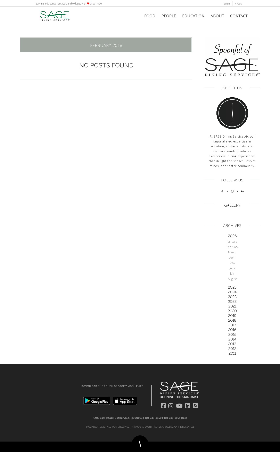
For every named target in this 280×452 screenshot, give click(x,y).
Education (193, 15)
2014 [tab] (232, 339)
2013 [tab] (232, 343)
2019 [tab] (232, 315)
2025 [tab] (232, 287)
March (232, 252)
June (232, 268)
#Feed (238, 3)
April (232, 258)
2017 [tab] (232, 325)
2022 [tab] (232, 301)
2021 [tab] (232, 306)
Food (149, 15)
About (217, 15)
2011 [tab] (232, 353)
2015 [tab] (232, 334)
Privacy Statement (142, 426)
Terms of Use (187, 426)
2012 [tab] (232, 348)
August (232, 279)
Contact (239, 15)
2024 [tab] (232, 292)
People (169, 15)
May (232, 263)
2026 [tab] (232, 235)
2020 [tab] (232, 310)
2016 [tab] (232, 329)
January (232, 242)
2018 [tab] (232, 320)
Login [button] (227, 3)
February (232, 247)
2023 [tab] (232, 296)
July (232, 274)
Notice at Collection (166, 426)
